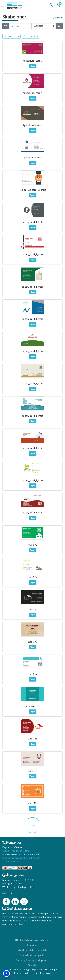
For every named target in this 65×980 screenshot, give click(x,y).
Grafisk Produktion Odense (16, 850)
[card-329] (32, 726)
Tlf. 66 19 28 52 (10, 861)
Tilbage (58, 17)
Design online (13, 36)
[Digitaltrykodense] (15, 5)
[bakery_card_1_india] (32, 210)
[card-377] (32, 533)
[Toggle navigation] (3, 5)
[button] (6, 973)
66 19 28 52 (21, 920)
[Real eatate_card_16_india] (32, 177)
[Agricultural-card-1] (32, 48)
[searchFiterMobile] (5, 26)
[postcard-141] (32, 694)
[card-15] (32, 791)
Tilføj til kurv (32, 36)
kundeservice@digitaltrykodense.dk (21, 858)
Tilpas (32, 66)
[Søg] (51, 5)
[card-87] (32, 759)
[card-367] (32, 662)
